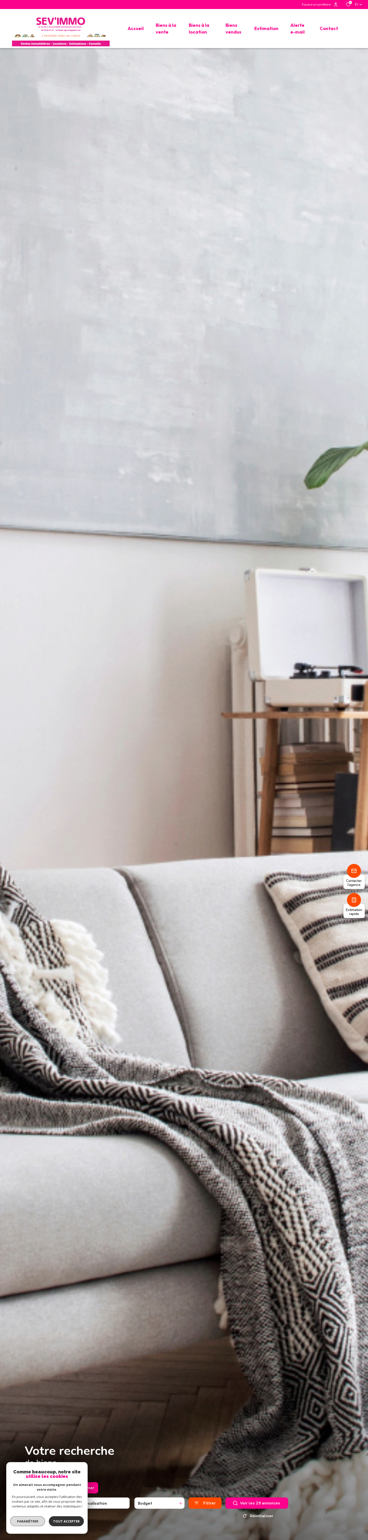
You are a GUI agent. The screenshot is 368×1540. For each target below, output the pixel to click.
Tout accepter (66, 1521)
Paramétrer (27, 1521)
